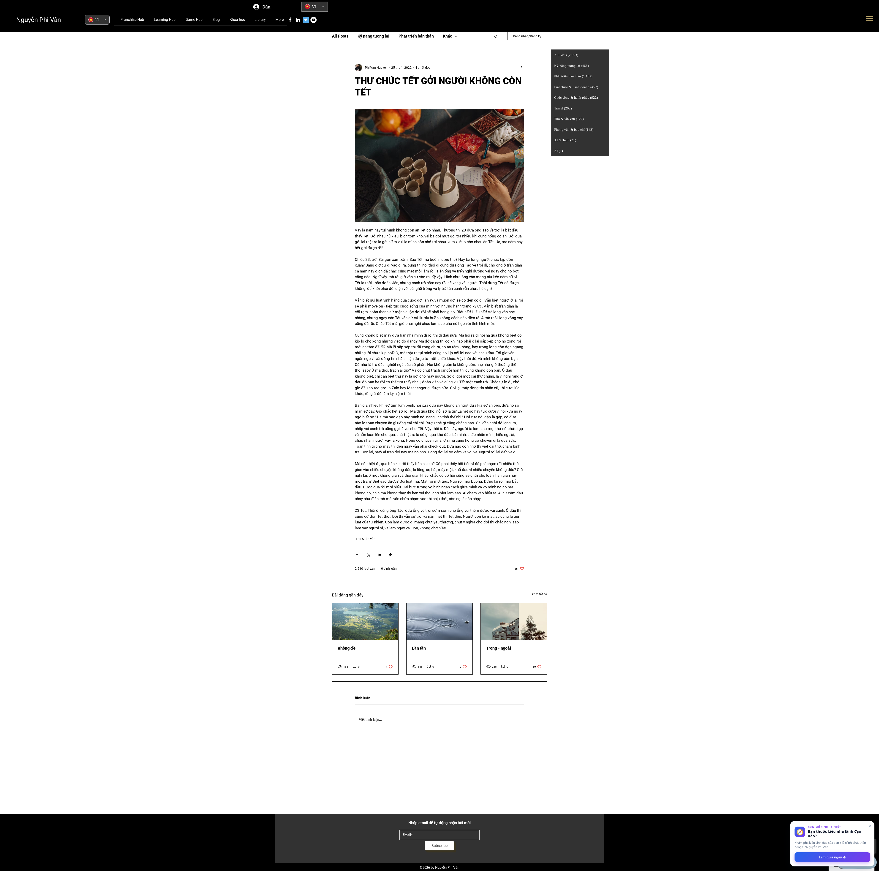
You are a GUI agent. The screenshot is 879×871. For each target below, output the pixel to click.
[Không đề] (365, 621)
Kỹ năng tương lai (373, 36)
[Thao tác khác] (521, 67)
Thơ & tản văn (365, 539)
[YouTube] (313, 20)
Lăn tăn (419, 648)
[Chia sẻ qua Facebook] (357, 554)
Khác (447, 36)
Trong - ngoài (498, 648)
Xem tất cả (539, 594)
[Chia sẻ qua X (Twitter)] (368, 554)
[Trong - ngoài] (514, 621)
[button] (496, 36)
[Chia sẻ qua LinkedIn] (379, 554)
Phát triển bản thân (416, 36)
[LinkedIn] (298, 20)
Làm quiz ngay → (832, 857)
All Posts (340, 36)
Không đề (346, 648)
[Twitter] (306, 20)
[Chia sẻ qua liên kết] (390, 554)
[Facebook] (290, 20)
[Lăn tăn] (440, 621)
